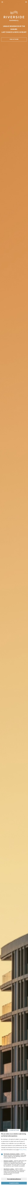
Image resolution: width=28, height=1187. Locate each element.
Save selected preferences (14, 1179)
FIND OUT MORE (14, 39)
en (26, 2)
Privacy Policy (22, 1149)
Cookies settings (14, 1130)
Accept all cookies (14, 1183)
